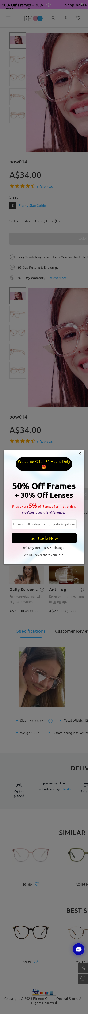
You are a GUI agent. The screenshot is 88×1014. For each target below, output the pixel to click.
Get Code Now (44, 538)
